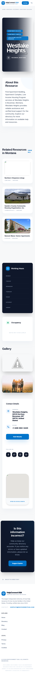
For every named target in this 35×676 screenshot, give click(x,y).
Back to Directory (12, 579)
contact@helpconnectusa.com (22, 607)
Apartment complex (14, 34)
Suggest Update (17, 563)
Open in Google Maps (17, 501)
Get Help (25, 3)
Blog (2, 625)
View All (30, 151)
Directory (4, 621)
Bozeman (16, 9)
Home (3, 9)
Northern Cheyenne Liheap (14, 178)
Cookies (4, 647)
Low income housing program (14, 38)
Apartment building (26, 9)
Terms (3, 644)
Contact (4, 629)
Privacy (3, 640)
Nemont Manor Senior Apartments (17, 236)
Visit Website (17, 436)
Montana (9, 9)
